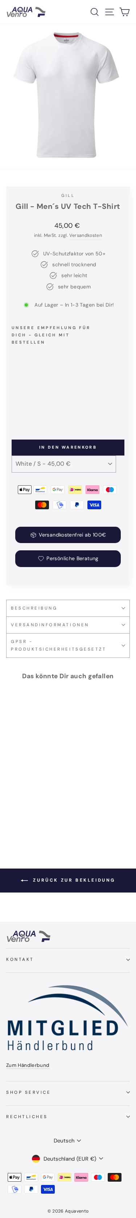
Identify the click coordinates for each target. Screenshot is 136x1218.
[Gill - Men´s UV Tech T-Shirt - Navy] (24, 408)
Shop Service (28, 1092)
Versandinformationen (50, 625)
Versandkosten (85, 235)
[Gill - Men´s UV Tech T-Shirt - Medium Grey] (41, 408)
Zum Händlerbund (28, 1065)
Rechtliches (27, 1117)
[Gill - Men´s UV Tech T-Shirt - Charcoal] (32, 408)
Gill (68, 195)
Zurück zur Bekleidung (73, 880)
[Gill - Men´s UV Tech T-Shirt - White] (15, 408)
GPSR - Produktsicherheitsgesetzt (58, 645)
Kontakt (20, 959)
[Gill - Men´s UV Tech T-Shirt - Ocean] (49, 408)
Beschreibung (34, 608)
